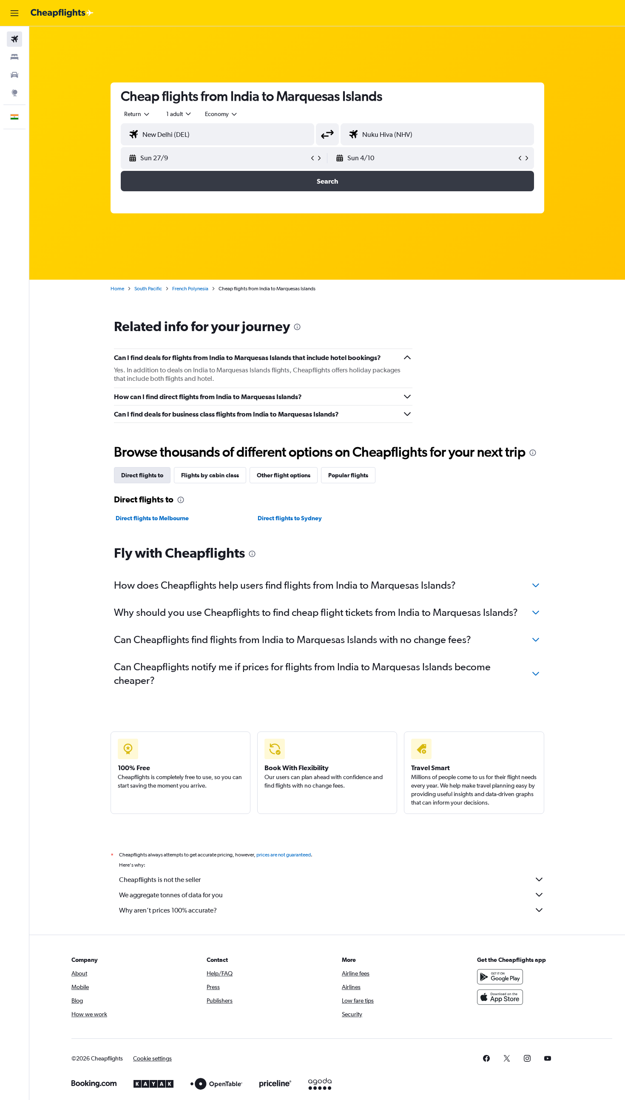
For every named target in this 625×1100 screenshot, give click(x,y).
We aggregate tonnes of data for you (171, 895)
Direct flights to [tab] (142, 475)
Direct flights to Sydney (290, 518)
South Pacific (148, 289)
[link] (486, 1058)
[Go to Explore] (14, 92)
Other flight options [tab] (283, 475)
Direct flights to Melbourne (152, 518)
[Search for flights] (14, 39)
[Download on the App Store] (500, 997)
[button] (14, 13)
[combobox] (137, 114)
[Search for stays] (14, 56)
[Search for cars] (14, 74)
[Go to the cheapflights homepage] (62, 13)
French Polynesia (190, 289)
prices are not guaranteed (283, 855)
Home (117, 289)
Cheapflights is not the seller (160, 880)
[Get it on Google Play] (500, 976)
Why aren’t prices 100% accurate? (168, 910)
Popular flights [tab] (348, 475)
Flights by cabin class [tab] (210, 475)
